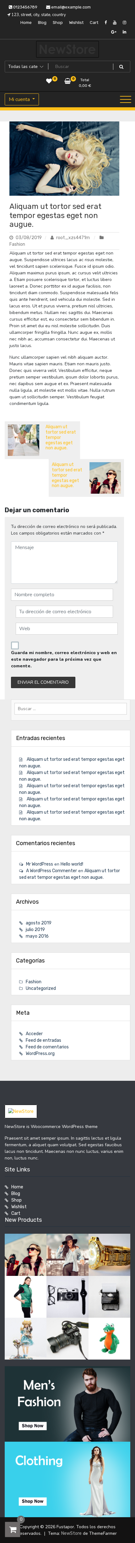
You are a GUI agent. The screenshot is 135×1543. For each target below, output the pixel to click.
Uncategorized (41, 988)
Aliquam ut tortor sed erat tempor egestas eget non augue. (55, 215)
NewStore (71, 1533)
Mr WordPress (39, 864)
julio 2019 (35, 929)
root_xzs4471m (73, 237)
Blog (42, 22)
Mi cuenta (20, 99)
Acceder (34, 1033)
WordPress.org (40, 1053)
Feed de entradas (43, 1040)
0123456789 (24, 7)
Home (26, 22)
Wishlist (76, 22)
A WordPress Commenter (51, 870)
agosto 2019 (38, 923)
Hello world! (72, 864)
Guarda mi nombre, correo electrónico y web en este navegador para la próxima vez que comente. (64, 659)
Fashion (17, 244)
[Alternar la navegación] (125, 99)
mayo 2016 (37, 936)
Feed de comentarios (47, 1047)
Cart (94, 22)
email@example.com (70, 7)
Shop (58, 22)
